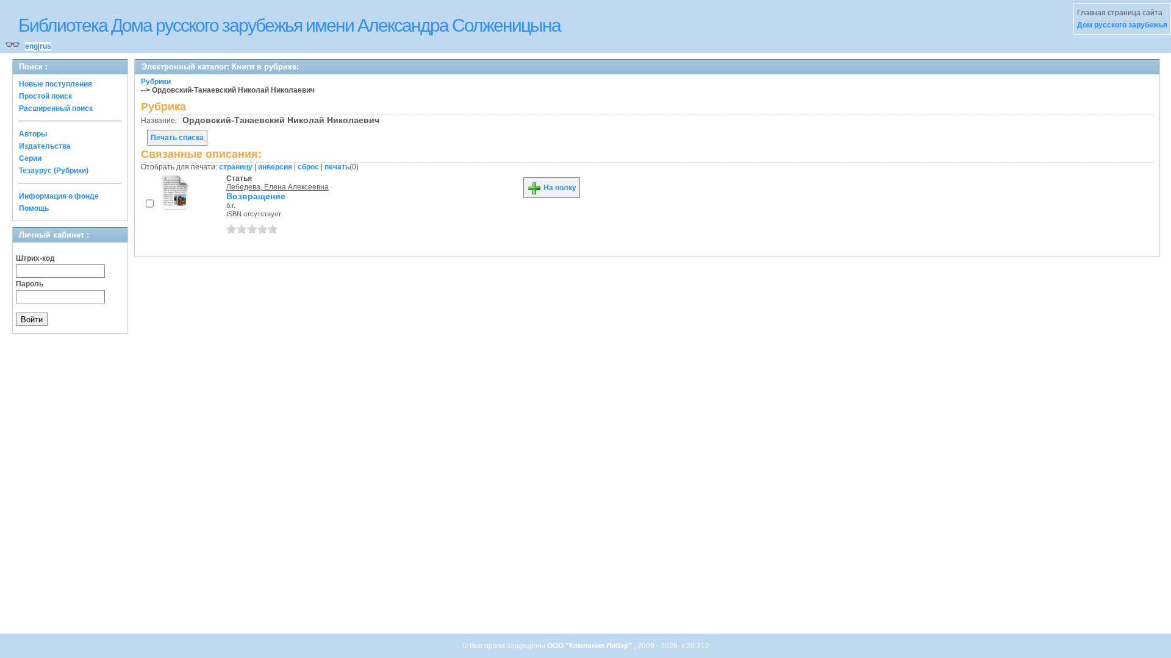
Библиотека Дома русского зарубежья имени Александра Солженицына (289, 25)
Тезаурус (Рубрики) (53, 170)
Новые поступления (55, 84)
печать (336, 167)
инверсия (275, 167)
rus (45, 46)
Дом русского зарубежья (1122, 25)
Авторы (33, 134)
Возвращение (255, 196)
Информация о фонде (59, 196)
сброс (308, 167)
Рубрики (156, 81)
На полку (559, 187)
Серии (30, 158)
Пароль (29, 284)
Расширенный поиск (56, 108)
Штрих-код (35, 258)
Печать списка (177, 137)
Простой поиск (45, 96)
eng (31, 46)
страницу (235, 167)
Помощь (34, 208)
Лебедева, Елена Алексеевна (277, 187)
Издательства (45, 146)
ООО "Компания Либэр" (590, 646)
